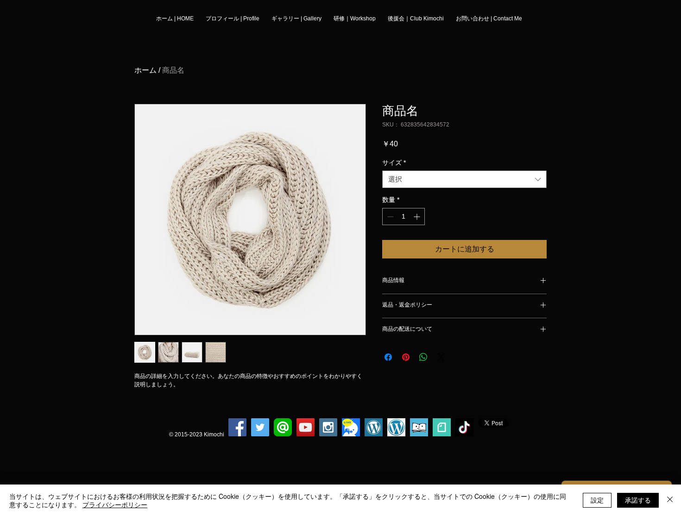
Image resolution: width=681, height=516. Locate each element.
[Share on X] (441, 357)
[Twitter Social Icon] (260, 427)
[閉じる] (669, 500)
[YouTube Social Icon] (305, 427)
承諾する (638, 499)
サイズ (394, 162)
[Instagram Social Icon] (328, 427)
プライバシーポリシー (114, 504)
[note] (442, 427)
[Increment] (417, 216)
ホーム (145, 70)
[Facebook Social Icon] (237, 427)
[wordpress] (374, 427)
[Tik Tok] (464, 427)
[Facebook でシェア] (388, 357)
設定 (597, 499)
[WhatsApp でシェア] (423, 357)
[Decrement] (389, 216)
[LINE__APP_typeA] (283, 427)
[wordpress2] (396, 427)
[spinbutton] (403, 216)
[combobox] (464, 179)
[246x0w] (419, 427)
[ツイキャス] (351, 427)
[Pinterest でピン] (405, 357)
